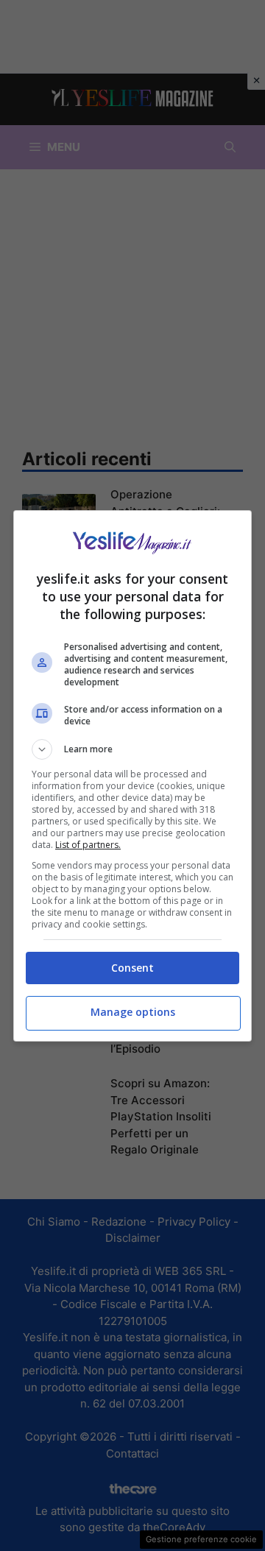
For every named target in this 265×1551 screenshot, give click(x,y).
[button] (132, 749)
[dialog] (132, 776)
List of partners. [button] (88, 844)
